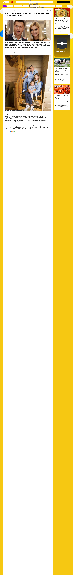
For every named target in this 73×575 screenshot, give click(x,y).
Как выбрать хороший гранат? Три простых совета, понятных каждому (61, 97)
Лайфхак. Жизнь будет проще (47, 6)
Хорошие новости (34, 6)
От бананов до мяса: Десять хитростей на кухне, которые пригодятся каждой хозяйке (61, 20)
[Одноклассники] (12, 131)
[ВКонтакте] (10, 131)
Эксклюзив (59, 6)
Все (5, 6)
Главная (6, 10)
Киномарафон (18, 6)
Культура (10, 6)
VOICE (21, 116)
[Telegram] (13, 131)
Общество (25, 6)
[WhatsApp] (14, 131)
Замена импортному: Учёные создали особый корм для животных (61, 70)
